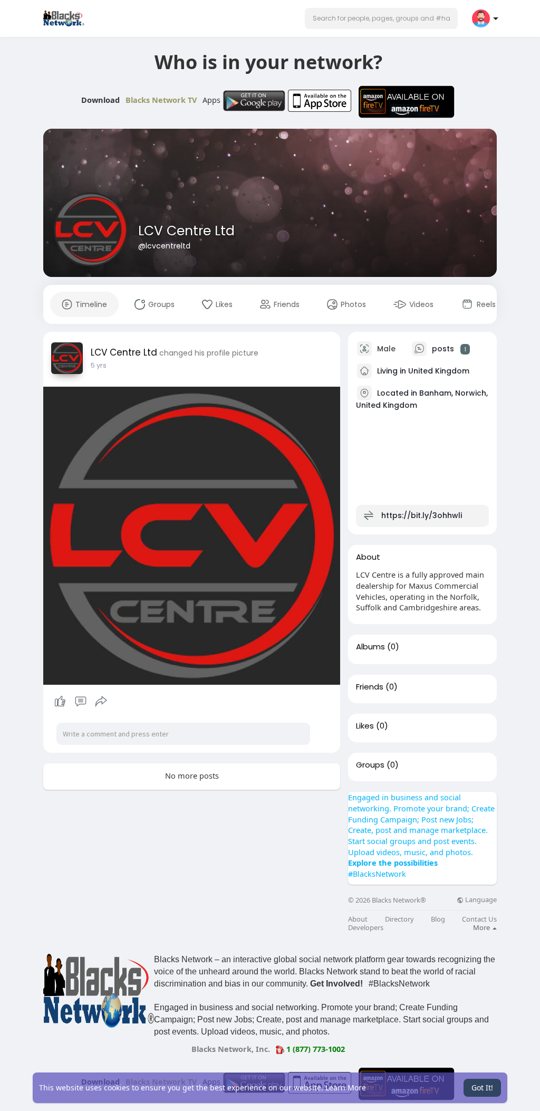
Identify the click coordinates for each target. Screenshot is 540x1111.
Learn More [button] (345, 1088)
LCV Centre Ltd (186, 231)
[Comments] (81, 702)
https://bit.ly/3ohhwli (421, 515)
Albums (370, 647)
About (358, 919)
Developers (365, 927)
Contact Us (479, 919)
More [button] (482, 927)
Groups (370, 765)
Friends (369, 687)
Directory (399, 919)
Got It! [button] (482, 1088)
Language (480, 899)
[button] (381, 18)
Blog (438, 919)
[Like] (80, 702)
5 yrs (99, 365)
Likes (365, 726)
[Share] (101, 702)
